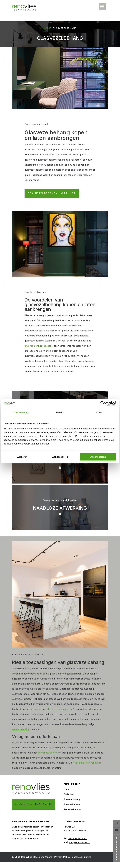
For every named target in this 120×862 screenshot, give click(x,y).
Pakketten (69, 794)
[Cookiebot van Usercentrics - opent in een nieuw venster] (102, 403)
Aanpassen (58, 456)
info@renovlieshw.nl (79, 842)
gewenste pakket (48, 752)
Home (47, 28)
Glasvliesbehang (72, 804)
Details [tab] (60, 412)
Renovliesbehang (72, 809)
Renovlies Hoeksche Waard (36, 857)
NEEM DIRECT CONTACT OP (33, 804)
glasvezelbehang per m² (60, 709)
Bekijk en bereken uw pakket (51, 193)
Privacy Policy (62, 857)
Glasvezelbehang (72, 799)
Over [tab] (99, 412)
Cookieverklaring (81, 857)
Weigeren (22, 456)
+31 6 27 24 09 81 (77, 839)
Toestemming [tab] (20, 412)
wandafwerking (21, 729)
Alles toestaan (98, 456)
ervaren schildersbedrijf (38, 346)
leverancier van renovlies (86, 763)
